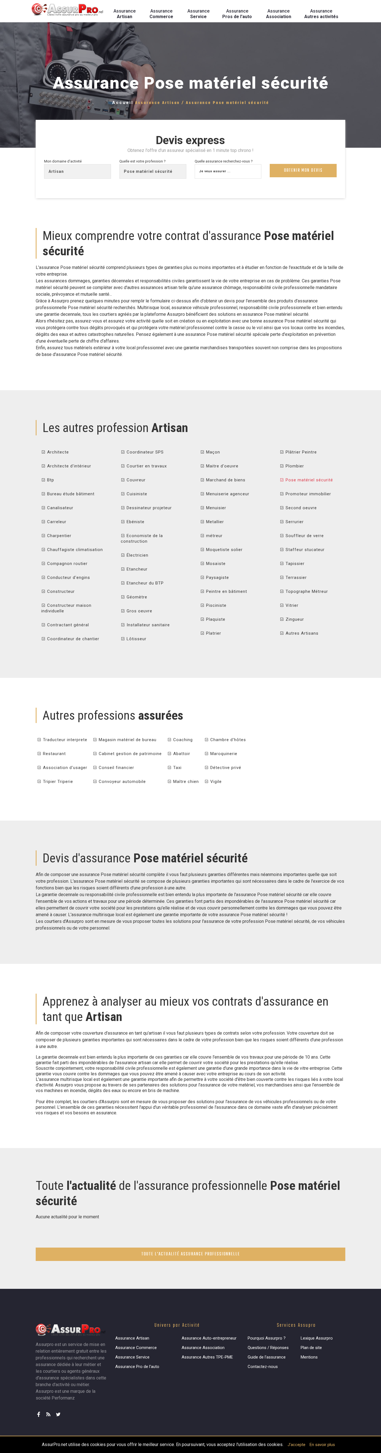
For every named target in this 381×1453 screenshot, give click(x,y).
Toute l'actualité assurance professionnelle (190, 1254)
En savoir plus (322, 1444)
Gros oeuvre (138, 610)
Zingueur (294, 619)
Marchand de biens (225, 479)
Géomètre (136, 597)
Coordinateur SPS (144, 452)
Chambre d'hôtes (227, 739)
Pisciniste (215, 605)
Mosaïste (215, 563)
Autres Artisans (301, 633)
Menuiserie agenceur (227, 493)
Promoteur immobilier (307, 493)
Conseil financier (115, 767)
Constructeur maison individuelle (66, 608)
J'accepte (296, 1444)
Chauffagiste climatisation (74, 549)
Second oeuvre (300, 507)
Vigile (215, 781)
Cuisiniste (136, 493)
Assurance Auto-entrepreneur (209, 1338)
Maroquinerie (223, 753)
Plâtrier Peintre (300, 452)
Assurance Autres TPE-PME (207, 1357)
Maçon (212, 452)
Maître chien (185, 781)
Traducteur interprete (64, 739)
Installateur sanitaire (147, 624)
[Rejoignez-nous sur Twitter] (59, 1412)
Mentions (309, 1357)
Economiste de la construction (142, 538)
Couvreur (135, 479)
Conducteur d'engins (68, 577)
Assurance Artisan (132, 1338)
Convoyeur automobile (121, 781)
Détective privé (225, 767)
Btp (50, 479)
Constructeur (60, 591)
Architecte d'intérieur (68, 466)
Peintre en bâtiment (226, 591)
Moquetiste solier (224, 549)
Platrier (213, 633)
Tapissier (294, 563)
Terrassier (295, 577)
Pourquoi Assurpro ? (267, 1338)
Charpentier (58, 535)
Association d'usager (64, 767)
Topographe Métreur (306, 591)
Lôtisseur (135, 638)
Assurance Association (203, 1347)
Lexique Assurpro (317, 1338)
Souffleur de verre (304, 535)
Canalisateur (59, 507)
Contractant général (67, 624)
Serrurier (294, 521)
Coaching (182, 739)
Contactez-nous (263, 1366)
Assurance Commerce (136, 1347)
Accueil (122, 102)
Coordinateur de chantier (72, 638)
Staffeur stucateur (304, 549)
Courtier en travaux (146, 466)
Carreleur (56, 521)
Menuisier (215, 507)
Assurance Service (132, 1357)
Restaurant (54, 753)
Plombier (294, 466)
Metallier (214, 521)
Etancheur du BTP (144, 583)
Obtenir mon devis (303, 170)
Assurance (125, 13)
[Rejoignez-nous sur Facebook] (40, 1412)
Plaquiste (215, 619)
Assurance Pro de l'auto (137, 1366)
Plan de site (311, 1347)
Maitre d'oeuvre (221, 466)
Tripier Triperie (57, 781)
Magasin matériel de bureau (126, 739)
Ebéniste (134, 521)
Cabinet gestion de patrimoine (129, 753)
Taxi (177, 767)
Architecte (57, 452)
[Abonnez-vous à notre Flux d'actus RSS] (49, 1412)
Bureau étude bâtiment (70, 493)
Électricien (136, 555)
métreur (214, 535)
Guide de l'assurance (267, 1357)
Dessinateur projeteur (148, 507)
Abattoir (181, 753)
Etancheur (136, 569)
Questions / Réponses (268, 1347)
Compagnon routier (67, 563)
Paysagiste (217, 577)
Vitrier (291, 605)
